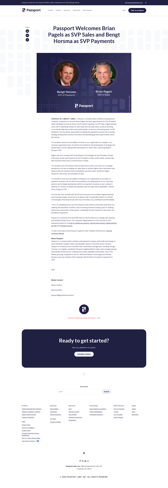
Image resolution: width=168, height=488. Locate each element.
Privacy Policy (26, 425)
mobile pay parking (82, 223)
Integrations (72, 420)
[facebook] (80, 461)
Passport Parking (55, 422)
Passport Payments (28, 417)
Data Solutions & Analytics (98, 409)
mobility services (66, 226)
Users (133, 412)
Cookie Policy (26, 430)
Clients (134, 409)
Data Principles (118, 417)
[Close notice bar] (145, 2)
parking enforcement (97, 223)
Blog (70, 409)
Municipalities (54, 409)
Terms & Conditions (28, 428)
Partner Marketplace (96, 412)
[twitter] (88, 461)
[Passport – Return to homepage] (34, 10)
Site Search (84, 387)
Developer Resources (75, 417)
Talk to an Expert (137, 10)
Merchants (135, 414)
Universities (53, 412)
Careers (116, 412)
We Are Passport (119, 409)
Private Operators (55, 414)
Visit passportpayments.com (134, 3)
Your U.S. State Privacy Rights (31, 438)
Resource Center (74, 412)
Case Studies (73, 414)
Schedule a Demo (84, 354)
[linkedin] (85, 461)
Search (106, 392)
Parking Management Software (31, 409)
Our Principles (118, 414)
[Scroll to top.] (84, 373)
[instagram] (82, 461)
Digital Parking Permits (29, 414)
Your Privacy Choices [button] (28, 441)
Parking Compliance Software (31, 412)
